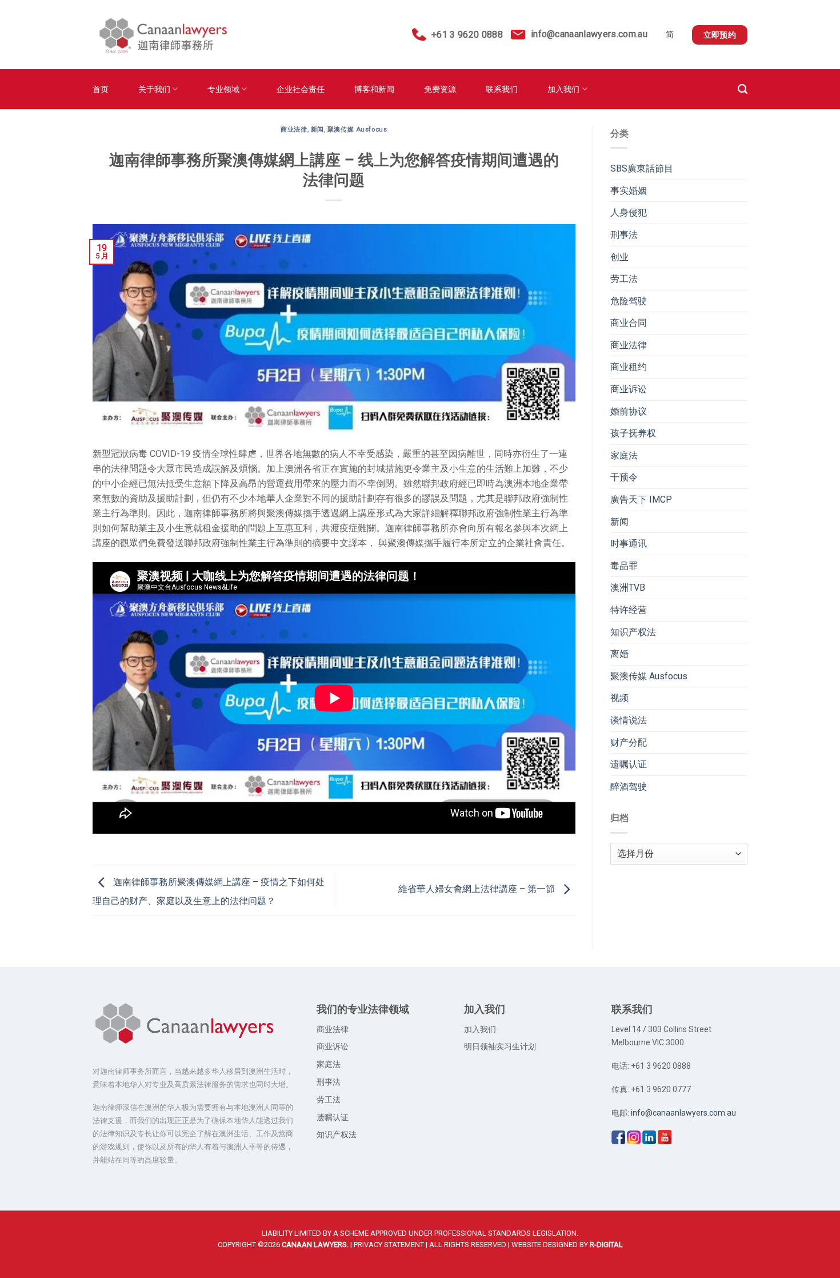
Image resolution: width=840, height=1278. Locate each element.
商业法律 (294, 129)
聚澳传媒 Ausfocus (357, 129)
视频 (619, 697)
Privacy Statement (389, 1244)
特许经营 (628, 609)
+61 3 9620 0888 (464, 34)
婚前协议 (628, 411)
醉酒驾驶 (628, 786)
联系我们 (502, 89)
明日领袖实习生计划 (500, 1046)
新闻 (317, 129)
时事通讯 (628, 543)
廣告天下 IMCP (641, 499)
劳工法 (624, 278)
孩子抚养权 (633, 433)
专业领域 (223, 89)
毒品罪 (624, 565)
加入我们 (563, 89)
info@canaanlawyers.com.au (589, 34)
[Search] (742, 89)
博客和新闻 (374, 89)
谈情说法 (628, 720)
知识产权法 (633, 632)
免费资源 (440, 89)
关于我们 (154, 89)
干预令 (624, 477)
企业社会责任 (301, 89)
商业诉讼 (628, 389)
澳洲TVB (627, 587)
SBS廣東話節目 (641, 168)
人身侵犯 (628, 212)
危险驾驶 (628, 301)
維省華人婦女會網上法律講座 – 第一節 (477, 889)
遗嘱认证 (628, 764)
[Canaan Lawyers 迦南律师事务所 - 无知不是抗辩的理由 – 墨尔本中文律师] (161, 34)
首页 (101, 89)
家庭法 (624, 455)
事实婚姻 (628, 190)
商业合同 (628, 322)
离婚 (619, 653)
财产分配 (628, 742)
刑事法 (624, 234)
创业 (619, 257)
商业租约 (628, 366)
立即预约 (719, 34)
